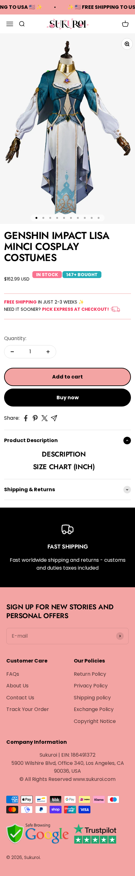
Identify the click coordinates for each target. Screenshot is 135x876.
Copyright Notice (95, 721)
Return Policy (90, 674)
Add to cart (67, 376)
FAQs (12, 674)
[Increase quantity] (48, 351)
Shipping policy (92, 697)
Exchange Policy (94, 709)
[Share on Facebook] (26, 418)
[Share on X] (44, 418)
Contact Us (20, 697)
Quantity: (15, 338)
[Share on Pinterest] (35, 418)
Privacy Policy (91, 685)
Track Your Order (27, 709)
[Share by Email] (54, 418)
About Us (17, 685)
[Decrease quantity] (12, 351)
